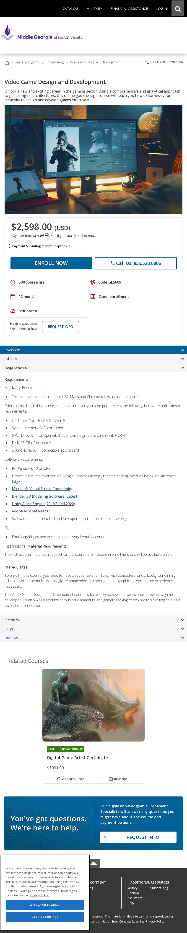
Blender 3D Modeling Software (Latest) (45, 496)
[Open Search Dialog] (177, 8)
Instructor (12, 620)
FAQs (9, 628)
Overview (12, 350)
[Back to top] (93, 881)
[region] (45, 892)
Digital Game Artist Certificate (77, 757)
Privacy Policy (155, 921)
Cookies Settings (44, 917)
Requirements (16, 367)
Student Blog (159, 888)
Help (130, 903)
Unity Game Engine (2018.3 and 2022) (43, 503)
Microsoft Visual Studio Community (42, 488)
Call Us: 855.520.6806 (164, 62)
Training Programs (27, 62)
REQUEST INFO (60, 326)
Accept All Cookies (45, 905)
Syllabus (11, 358)
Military (132, 888)
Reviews (11, 637)
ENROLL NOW (51, 262)
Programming (55, 62)
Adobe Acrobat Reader (31, 511)
